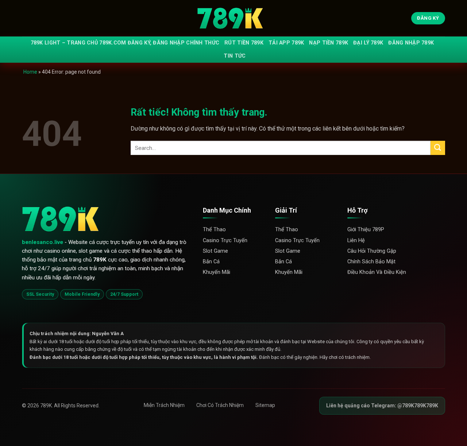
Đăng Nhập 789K (411, 43)
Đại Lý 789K (368, 43)
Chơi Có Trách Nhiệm (220, 405)
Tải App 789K (286, 43)
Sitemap (265, 405)
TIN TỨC (235, 56)
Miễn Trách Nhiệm (164, 405)
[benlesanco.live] (233, 18)
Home (30, 72)
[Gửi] (438, 148)
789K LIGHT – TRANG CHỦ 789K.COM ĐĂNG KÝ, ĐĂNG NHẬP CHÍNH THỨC (125, 43)
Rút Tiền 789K (243, 43)
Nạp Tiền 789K (328, 43)
